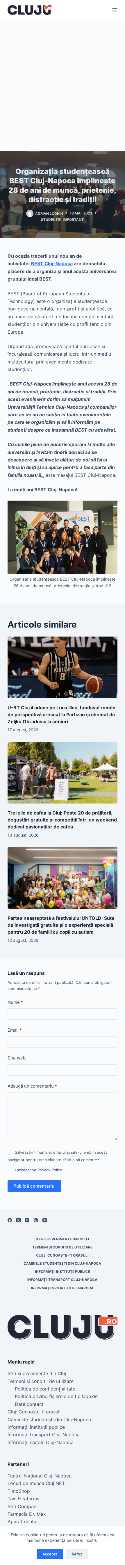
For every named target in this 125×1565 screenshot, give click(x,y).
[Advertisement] (62, 85)
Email (15, 1030)
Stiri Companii (23, 1506)
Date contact (29, 1404)
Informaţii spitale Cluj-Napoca (62, 1288)
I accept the (38, 1170)
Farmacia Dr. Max (27, 1514)
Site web (17, 1058)
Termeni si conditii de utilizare (62, 1247)
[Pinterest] (36, 1220)
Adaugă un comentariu (32, 1086)
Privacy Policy (50, 1170)
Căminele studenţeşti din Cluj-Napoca (62, 1263)
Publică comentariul (34, 1186)
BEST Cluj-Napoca (52, 263)
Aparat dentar (23, 1521)
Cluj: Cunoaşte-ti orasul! (62, 1255)
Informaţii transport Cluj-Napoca (62, 1279)
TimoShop (19, 1491)
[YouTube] (44, 1220)
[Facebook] (10, 1220)
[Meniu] (114, 10)
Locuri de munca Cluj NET (36, 1483)
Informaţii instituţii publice (62, 1271)
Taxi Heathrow (24, 1499)
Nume (15, 1002)
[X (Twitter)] (18, 1220)
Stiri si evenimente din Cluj (62, 1239)
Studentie (51, 219)
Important (73, 219)
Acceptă (49, 1554)
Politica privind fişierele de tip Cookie (56, 1396)
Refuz (77, 1554)
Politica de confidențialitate (45, 1389)
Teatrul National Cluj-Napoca (40, 1476)
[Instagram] (27, 1220)
